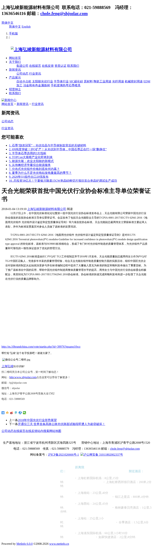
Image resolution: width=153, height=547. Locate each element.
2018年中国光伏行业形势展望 (37, 420)
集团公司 (22, 65)
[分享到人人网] (20, 412)
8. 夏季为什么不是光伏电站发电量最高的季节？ (40, 172)
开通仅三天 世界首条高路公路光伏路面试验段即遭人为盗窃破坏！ (61, 424)
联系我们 (73, 65)
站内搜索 (43, 430)
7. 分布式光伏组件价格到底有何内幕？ (34, 168)
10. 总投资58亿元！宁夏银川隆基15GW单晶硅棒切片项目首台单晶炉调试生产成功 (63, 180)
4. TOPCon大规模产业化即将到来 (31, 157)
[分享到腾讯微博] (16, 412)
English (26, 26)
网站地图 (55, 430)
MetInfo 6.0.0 (24, 543)
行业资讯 (35, 73)
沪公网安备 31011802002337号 (103, 454)
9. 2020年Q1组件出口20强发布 (29, 176)
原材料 (88, 81)
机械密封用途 (134, 81)
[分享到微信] (24, 412)
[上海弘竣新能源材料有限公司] (36, 49)
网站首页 (15, 57)
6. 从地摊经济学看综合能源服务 (30, 165)
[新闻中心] (8, 100)
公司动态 (22, 73)
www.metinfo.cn (59, 543)
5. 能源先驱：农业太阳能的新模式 (31, 161)
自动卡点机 (23, 81)
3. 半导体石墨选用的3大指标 (27, 153)
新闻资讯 (15, 69)
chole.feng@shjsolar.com (64, 13)
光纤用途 (118, 81)
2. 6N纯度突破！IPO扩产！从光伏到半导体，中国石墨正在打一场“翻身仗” (58, 149)
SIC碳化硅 (76, 81)
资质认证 (60, 65)
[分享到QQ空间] (7, 412)
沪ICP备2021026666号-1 (63, 454)
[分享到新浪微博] (11, 412)
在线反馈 (48, 65)
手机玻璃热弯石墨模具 (66, 85)
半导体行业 (61, 81)
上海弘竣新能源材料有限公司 (46, 209)
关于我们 (15, 61)
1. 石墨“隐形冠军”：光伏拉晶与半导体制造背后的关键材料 (47, 145)
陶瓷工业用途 (102, 81)
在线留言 (35, 65)
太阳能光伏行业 (42, 81)
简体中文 (7, 22)
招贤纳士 (15, 89)
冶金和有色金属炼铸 (36, 85)
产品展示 (15, 77)
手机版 (13, 33)
